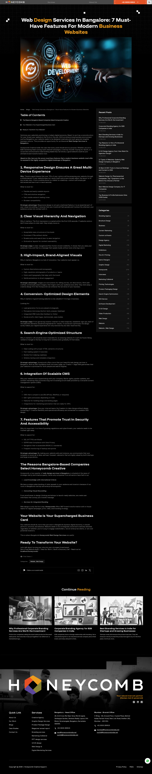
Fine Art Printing (114, 255)
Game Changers (114, 260)
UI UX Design (114, 309)
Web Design (114, 318)
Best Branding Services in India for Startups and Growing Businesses (111, 136)
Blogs (28, 109)
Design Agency (114, 240)
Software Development (114, 304)
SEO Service (114, 299)
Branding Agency (114, 216)
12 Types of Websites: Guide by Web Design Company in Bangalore (111, 161)
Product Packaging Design (114, 289)
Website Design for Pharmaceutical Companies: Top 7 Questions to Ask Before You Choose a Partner (111, 178)
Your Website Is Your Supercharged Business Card (39, 125)
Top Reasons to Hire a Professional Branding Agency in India (111, 144)
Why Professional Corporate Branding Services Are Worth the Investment (112, 119)
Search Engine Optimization (114, 294)
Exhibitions (114, 250)
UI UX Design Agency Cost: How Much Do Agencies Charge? (113, 152)
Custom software (114, 235)
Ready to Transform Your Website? (34, 130)
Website (114, 323)
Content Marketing (114, 231)
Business (114, 226)
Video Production (114, 313)
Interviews (114, 274)
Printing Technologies (114, 284)
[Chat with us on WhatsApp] (147, 761)
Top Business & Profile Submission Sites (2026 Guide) (113, 196)
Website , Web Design (36, 561)
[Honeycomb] (15, 2)
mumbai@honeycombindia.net (108, 730)
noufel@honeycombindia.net (67, 735)
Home (22, 109)
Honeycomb (114, 270)
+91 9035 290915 (63, 728)
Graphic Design (114, 265)
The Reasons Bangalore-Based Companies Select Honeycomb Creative (46, 120)
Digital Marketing (114, 245)
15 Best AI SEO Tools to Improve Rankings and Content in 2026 (114, 169)
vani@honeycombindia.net (67, 732)
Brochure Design (114, 221)
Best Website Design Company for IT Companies (112, 188)
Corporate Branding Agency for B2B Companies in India (111, 127)
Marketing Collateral (114, 279)
